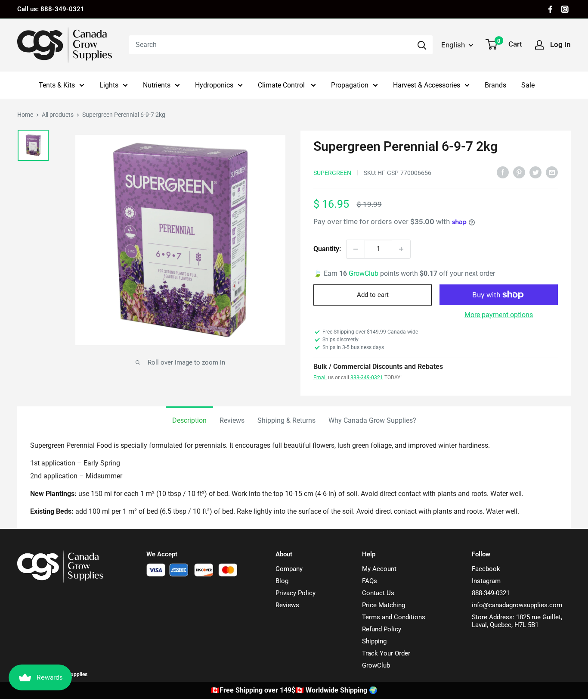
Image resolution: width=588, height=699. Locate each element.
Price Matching (383, 605)
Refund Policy (381, 629)
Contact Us (378, 593)
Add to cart (373, 295)
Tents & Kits (57, 85)
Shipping (374, 641)
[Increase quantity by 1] (401, 249)
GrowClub (364, 273)
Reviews (232, 420)
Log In (560, 44)
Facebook (486, 569)
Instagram (486, 581)
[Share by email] (552, 171)
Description (189, 420)
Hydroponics (214, 85)
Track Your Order (386, 653)
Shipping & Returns (286, 420)
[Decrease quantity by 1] (356, 249)
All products (58, 114)
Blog (281, 581)
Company (289, 569)
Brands (495, 85)
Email (320, 377)
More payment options (498, 315)
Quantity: (327, 249)
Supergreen (332, 172)
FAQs (369, 581)
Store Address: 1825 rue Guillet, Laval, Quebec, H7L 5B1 (517, 621)
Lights (108, 85)
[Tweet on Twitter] (535, 171)
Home (25, 114)
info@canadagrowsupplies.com (517, 605)
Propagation (349, 85)
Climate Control (282, 85)
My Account (379, 569)
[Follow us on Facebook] (550, 9)
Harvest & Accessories (426, 85)
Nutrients (156, 85)
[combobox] (270, 44)
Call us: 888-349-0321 (50, 9)
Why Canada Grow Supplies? (372, 420)
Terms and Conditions (393, 617)
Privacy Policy (295, 593)
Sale (528, 85)
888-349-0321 (366, 377)
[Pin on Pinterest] (519, 171)
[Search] (422, 44)
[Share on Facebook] (503, 171)
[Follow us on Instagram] (565, 9)
